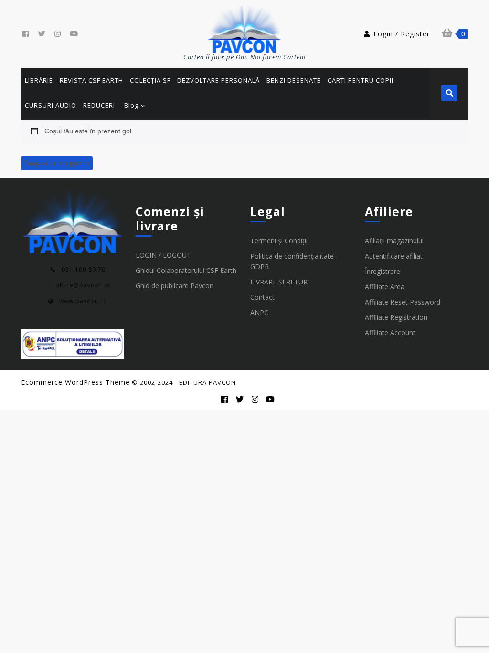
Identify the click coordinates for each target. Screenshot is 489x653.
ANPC (259, 312)
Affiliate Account (390, 332)
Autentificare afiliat (394, 256)
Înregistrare (382, 271)
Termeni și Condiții (279, 240)
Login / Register (401, 33)
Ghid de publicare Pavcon (174, 285)
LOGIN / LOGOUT (163, 255)
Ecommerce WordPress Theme (75, 382)
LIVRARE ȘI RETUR (279, 281)
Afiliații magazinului (394, 240)
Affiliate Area (384, 286)
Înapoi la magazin (56, 163)
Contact (262, 297)
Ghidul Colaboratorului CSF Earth (186, 270)
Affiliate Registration (396, 317)
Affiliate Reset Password (402, 301)
